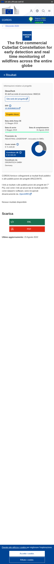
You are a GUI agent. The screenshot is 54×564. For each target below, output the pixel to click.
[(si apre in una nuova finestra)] (10, 10)
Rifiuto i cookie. (27, 560)
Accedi (31, 11)
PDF (29, 229)
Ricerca (43, 11)
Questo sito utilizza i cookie (14, 547)
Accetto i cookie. (27, 554)
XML (29, 222)
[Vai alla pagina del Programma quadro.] (27, 36)
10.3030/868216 (11, 108)
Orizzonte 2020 (12, 26)
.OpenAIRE (24, 194)
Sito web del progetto (16, 99)
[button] (37, 11)
